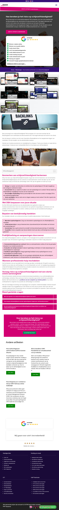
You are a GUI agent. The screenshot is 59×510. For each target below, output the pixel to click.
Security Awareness (8, 493)
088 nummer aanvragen (38, 489)
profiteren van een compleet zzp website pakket (33, 280)
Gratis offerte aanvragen (16, 31)
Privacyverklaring (8, 459)
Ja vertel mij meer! (29, 332)
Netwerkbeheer (7, 483)
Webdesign (18, 70)
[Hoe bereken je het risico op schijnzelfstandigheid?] (14, 84)
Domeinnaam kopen (37, 463)
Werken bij (6, 465)
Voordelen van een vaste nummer (41, 491)
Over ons (6, 457)
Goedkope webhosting (37, 461)
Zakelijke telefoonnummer (39, 482)
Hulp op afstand (8, 489)
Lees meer (11, 372)
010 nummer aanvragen (38, 493)
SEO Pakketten (7, 469)
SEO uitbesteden (8, 467)
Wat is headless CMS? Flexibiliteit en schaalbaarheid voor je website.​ (41, 350)
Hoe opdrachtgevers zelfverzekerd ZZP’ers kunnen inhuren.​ (15, 350)
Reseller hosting (36, 469)
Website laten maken (37, 457)
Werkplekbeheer (8, 485)
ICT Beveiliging (7, 487)
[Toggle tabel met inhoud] (53, 171)
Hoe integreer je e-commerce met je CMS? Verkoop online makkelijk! (15, 383)
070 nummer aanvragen (38, 483)
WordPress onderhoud (37, 459)
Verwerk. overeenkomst (9, 463)
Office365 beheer (8, 491)
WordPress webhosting (37, 467)
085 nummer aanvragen (38, 485)
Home (12, 70)
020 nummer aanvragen (38, 487)
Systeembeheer (7, 482)
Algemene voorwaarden (9, 461)
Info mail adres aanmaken (38, 465)
